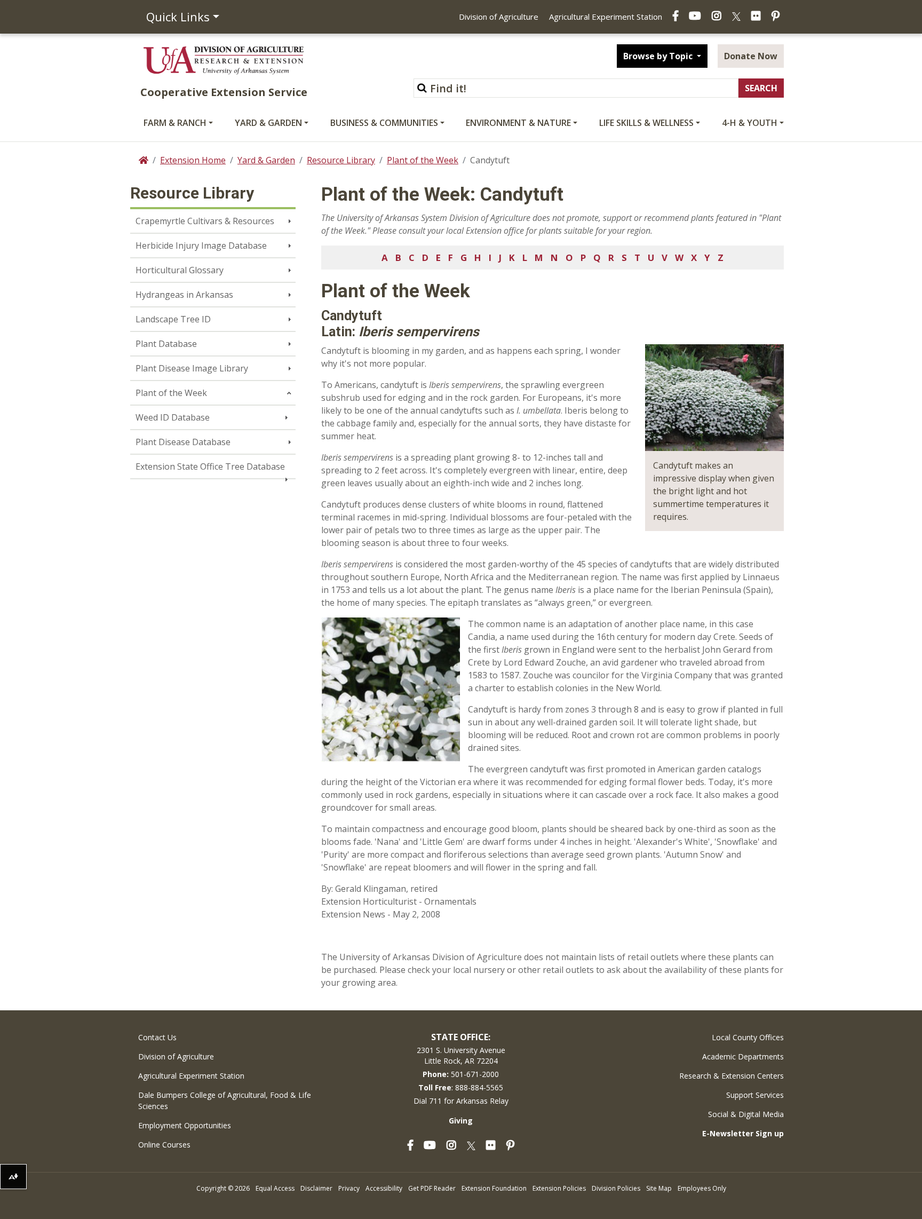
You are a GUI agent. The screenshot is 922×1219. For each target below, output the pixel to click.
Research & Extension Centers (731, 1076)
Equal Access (275, 1188)
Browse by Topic (659, 56)
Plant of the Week (422, 160)
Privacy (349, 1188)
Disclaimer (316, 1188)
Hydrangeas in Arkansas (184, 294)
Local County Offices (748, 1037)
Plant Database (166, 344)
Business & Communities (384, 123)
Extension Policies (559, 1188)
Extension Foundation (494, 1188)
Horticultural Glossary (180, 270)
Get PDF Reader (432, 1188)
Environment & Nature (518, 123)
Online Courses (164, 1144)
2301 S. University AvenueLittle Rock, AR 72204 (461, 1055)
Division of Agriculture (498, 16)
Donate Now (750, 56)
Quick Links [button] (178, 17)
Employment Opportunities (184, 1125)
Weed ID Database (173, 417)
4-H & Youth (749, 123)
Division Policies (616, 1188)
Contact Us (157, 1037)
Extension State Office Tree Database (210, 466)
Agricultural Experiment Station (605, 16)
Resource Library (341, 160)
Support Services (755, 1095)
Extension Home (193, 160)
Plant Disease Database (183, 442)
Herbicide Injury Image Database (201, 245)
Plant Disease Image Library (192, 368)
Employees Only (702, 1188)
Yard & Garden (268, 123)
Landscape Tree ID (173, 319)
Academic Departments (743, 1056)
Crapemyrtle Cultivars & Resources (205, 221)
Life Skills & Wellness (646, 123)
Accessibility (383, 1188)
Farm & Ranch (175, 123)
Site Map (659, 1188)
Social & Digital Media (746, 1114)
